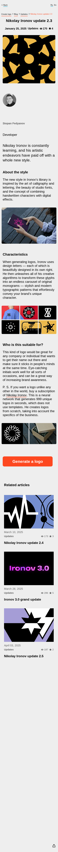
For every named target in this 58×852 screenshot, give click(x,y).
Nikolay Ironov (16, 395)
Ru (52, 5)
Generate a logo (27, 461)
